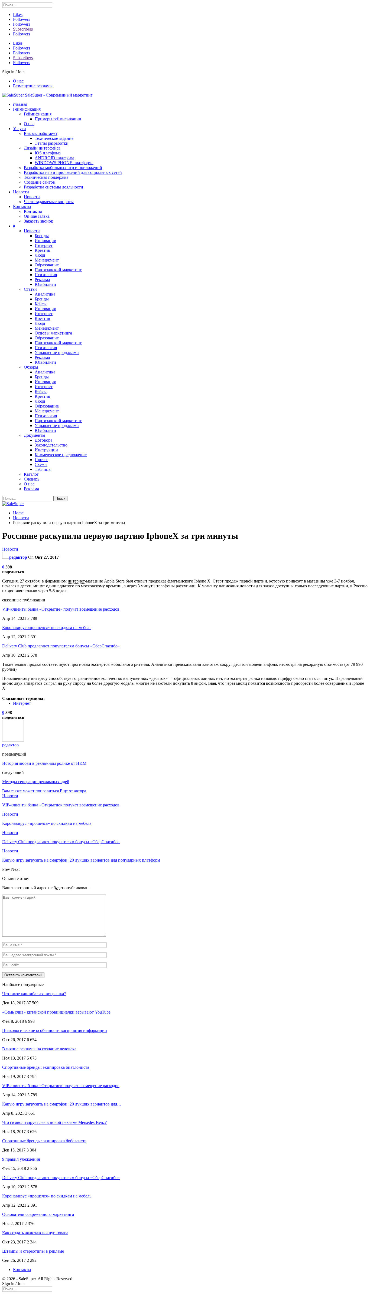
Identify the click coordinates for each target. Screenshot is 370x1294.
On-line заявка (37, 216)
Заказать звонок (38, 221)
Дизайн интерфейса (42, 148)
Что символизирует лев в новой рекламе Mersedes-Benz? (54, 1122)
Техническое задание (54, 138)
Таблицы (43, 469)
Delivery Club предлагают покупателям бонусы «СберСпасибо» (61, 646)
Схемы (41, 464)
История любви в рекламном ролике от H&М (44, 763)
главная (20, 104)
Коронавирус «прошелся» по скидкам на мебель (46, 627)
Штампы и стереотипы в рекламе (33, 1251)
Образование (47, 265)
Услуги (19, 128)
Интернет (44, 245)
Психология (46, 274)
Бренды (42, 235)
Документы (34, 435)
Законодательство (51, 445)
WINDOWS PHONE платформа (64, 162)
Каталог (31, 474)
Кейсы (41, 304)
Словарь (31, 479)
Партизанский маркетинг (58, 269)
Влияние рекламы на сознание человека (39, 1049)
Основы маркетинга (53, 333)
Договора (43, 440)
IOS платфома (48, 153)
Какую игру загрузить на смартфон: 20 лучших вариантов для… (61, 1104)
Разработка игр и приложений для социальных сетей (73, 172)
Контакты (22, 206)
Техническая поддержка (46, 177)
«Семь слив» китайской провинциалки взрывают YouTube (56, 1012)
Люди (40, 255)
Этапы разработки (52, 143)
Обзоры (31, 367)
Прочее (41, 459)
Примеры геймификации (58, 119)
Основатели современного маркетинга (38, 1214)
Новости (21, 192)
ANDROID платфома (54, 157)
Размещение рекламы (33, 86)
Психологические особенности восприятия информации (54, 1030)
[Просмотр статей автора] (13, 740)
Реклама (42, 279)
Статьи (30, 289)
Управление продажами (57, 352)
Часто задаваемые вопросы (49, 201)
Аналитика (45, 294)
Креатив (42, 250)
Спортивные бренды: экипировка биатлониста (45, 1067)
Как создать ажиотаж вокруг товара (35, 1232)
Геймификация (27, 109)
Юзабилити (45, 284)
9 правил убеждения (21, 1159)
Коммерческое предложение (61, 454)
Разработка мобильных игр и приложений (63, 167)
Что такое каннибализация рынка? (34, 993)
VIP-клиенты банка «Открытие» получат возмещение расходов (60, 609)
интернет (76, 581)
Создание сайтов (39, 182)
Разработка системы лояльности (53, 187)
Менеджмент (47, 260)
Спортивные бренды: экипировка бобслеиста (44, 1141)
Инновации (45, 240)
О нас (18, 81)
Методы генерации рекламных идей (35, 781)
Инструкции (46, 450)
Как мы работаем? (40, 133)
